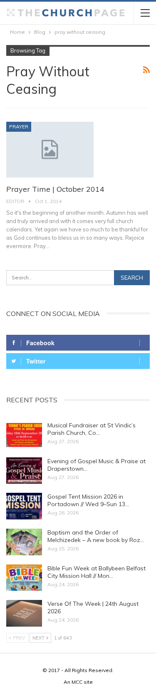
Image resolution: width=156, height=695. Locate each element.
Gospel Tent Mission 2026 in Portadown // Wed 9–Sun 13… (88, 500)
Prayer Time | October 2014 (55, 189)
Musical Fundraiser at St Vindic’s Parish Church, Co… (91, 429)
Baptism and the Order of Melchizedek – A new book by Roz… (95, 536)
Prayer (18, 126)
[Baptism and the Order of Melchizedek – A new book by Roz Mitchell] (24, 542)
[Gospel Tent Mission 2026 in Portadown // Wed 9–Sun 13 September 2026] (24, 506)
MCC (77, 682)
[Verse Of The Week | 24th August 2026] (24, 613)
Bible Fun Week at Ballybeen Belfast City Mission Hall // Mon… (96, 572)
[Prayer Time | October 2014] (50, 150)
